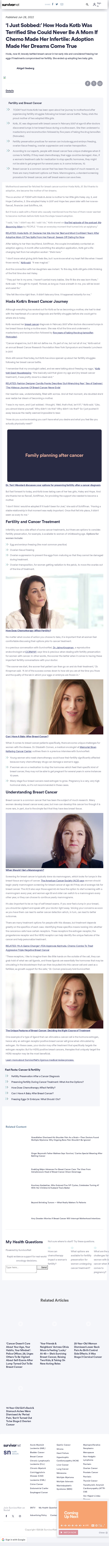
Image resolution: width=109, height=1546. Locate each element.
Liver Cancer (63, 1465)
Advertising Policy (38, 1515)
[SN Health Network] (12, 1452)
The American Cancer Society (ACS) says (62, 881)
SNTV (32, 1508)
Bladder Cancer (37, 1453)
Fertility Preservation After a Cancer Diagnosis (35, 1076)
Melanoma (61, 1473)
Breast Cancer (36, 1457)
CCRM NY (30, 652)
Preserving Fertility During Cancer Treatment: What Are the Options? (47, 1082)
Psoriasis (87, 1464)
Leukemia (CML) (38, 1480)
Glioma (60, 1449)
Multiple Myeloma (65, 1477)
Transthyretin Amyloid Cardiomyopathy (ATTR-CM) (94, 1488)
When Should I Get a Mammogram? (25, 870)
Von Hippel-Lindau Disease (91, 1497)
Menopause (88, 1453)
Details (10, 90)
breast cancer (32, 324)
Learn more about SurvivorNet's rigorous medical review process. (40, 1060)
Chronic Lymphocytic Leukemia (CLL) (40, 1462)
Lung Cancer (63, 1469)
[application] (54, 455)
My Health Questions (48, 1508)
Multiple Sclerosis (65, 1482)
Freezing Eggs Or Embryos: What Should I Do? (35, 1099)
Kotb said (26, 262)
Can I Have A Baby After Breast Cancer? (32, 1093)
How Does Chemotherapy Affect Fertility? (33, 1088)
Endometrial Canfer (39, 1488)
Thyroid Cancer (90, 1481)
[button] (54, 455)
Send (44, 1267)
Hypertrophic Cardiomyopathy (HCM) (68, 1459)
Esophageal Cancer (39, 1493)
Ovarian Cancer (90, 1468)
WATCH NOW (70, 1532)
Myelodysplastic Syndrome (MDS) (64, 1487)
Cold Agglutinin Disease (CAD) (37, 1474)
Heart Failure (63, 1453)
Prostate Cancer (90, 1472)
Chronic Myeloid (38, 1468)
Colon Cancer (36, 1484)
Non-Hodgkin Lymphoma (89, 1458)
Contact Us (55, 1515)
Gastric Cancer (64, 1445)
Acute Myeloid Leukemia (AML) (37, 1446)
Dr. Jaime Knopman (63, 647)
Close (102, 1532)
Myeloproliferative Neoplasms (91, 1446)
